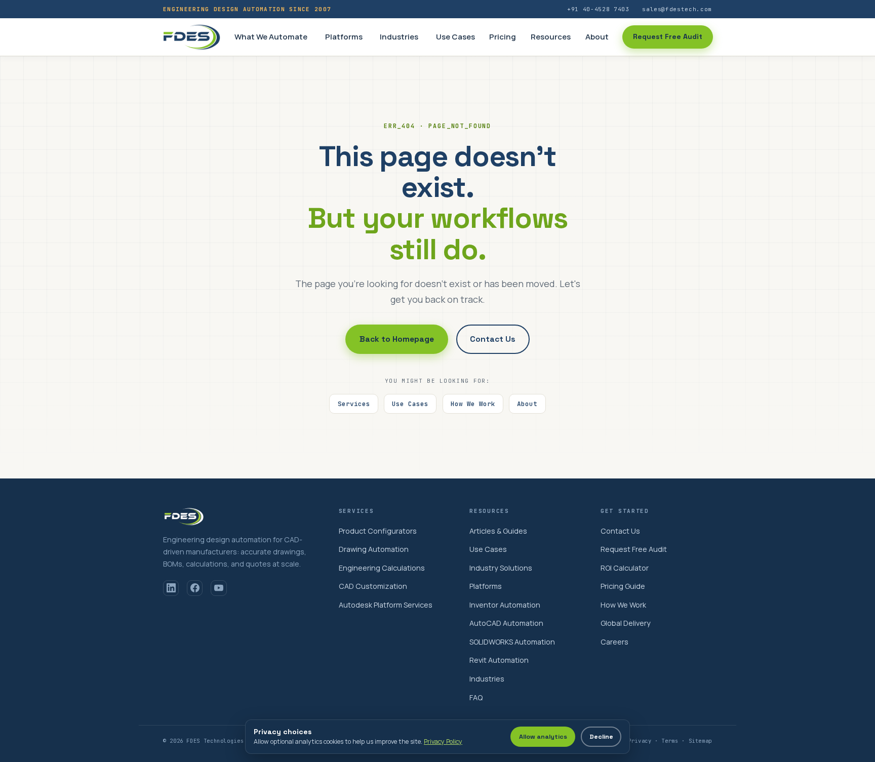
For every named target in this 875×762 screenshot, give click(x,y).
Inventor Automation (504, 605)
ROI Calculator (625, 568)
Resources (551, 36)
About (597, 36)
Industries (399, 36)
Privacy (639, 740)
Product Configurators (378, 531)
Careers (614, 642)
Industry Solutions (500, 568)
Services (354, 403)
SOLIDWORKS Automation (512, 642)
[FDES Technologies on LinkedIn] (171, 588)
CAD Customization (373, 586)
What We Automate (270, 36)
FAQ (476, 697)
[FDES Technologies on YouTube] (218, 588)
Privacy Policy (443, 741)
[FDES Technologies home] (192, 37)
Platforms (344, 36)
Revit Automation (499, 660)
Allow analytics (543, 737)
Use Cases (455, 36)
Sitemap (700, 740)
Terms (669, 740)
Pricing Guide (623, 586)
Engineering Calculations (382, 568)
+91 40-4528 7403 (598, 9)
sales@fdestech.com (677, 9)
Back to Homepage (397, 339)
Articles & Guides (498, 531)
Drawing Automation (374, 549)
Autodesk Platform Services (385, 605)
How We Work (473, 403)
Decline (601, 737)
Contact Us (492, 339)
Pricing (502, 36)
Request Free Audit (667, 36)
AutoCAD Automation (506, 623)
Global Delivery (626, 623)
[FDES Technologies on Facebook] (195, 588)
